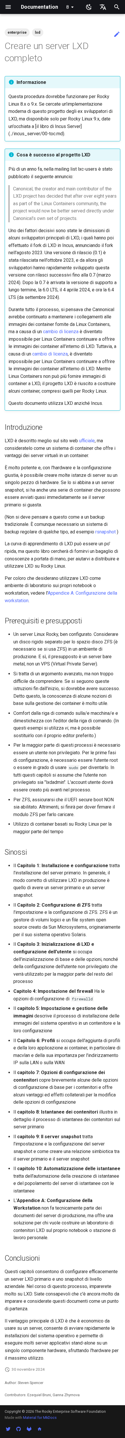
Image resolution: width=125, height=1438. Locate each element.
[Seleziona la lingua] (103, 7)
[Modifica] (116, 34)
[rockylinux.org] (39, 1428)
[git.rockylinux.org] (29, 1428)
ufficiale (87, 440)
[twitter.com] (8, 1428)
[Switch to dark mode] (89, 7)
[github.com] (18, 1428)
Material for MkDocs (40, 1417)
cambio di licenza (60, 331)
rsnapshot (105, 532)
